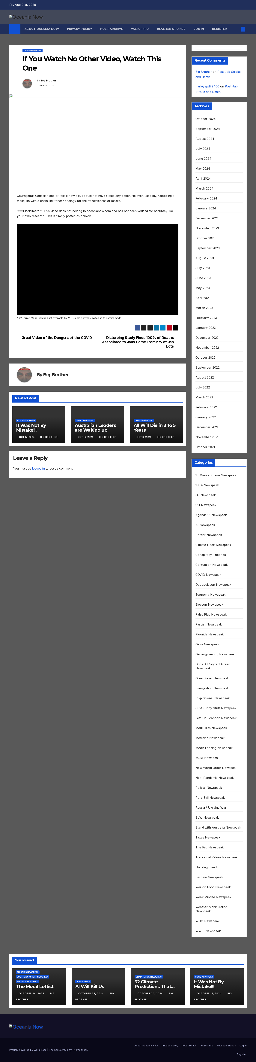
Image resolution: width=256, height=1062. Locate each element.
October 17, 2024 (209, 993)
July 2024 (202, 149)
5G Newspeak (205, 495)
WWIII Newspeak (208, 931)
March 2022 (204, 397)
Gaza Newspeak (207, 644)
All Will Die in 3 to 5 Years (155, 428)
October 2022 (205, 357)
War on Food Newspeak (213, 887)
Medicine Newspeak (210, 738)
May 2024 (202, 168)
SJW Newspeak (207, 817)
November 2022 (207, 347)
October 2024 (205, 119)
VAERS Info (140, 29)
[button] (237, 29)
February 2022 (206, 407)
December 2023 (207, 218)
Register (219, 29)
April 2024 (203, 178)
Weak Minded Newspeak (213, 897)
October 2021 (205, 447)
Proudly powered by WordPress (28, 1049)
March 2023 (204, 308)
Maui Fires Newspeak (211, 728)
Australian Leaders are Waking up (95, 428)
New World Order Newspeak (216, 768)
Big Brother (48, 80)
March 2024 (204, 188)
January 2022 (205, 417)
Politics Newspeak (208, 788)
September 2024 (207, 129)
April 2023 (202, 298)
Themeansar (79, 1049)
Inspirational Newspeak (212, 698)
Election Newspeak (209, 604)
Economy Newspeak (210, 594)
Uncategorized (206, 867)
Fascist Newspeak (208, 624)
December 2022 (207, 337)
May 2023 (202, 288)
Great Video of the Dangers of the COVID (57, 338)
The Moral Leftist (34, 986)
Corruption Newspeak (211, 565)
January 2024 (205, 208)
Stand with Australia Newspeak (218, 827)
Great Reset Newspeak (212, 678)
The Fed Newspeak (209, 847)
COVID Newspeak (32, 51)
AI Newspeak (205, 525)
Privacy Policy (79, 29)
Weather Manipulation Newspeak (211, 909)
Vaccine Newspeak (209, 877)
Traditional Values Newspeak (216, 857)
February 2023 (206, 318)
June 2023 (203, 278)
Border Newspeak (208, 535)
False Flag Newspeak (211, 614)
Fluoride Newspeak (209, 634)
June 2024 (203, 158)
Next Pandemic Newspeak (214, 778)
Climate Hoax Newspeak (213, 545)
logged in (38, 468)
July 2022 (202, 387)
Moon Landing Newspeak (214, 748)
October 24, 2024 (32, 993)
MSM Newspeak (207, 758)
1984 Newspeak (207, 485)
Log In (199, 29)
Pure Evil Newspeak (210, 797)
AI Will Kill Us (89, 986)
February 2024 (206, 198)
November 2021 (207, 437)
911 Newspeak (205, 505)
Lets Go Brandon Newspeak (216, 718)
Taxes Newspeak (207, 837)
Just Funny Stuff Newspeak (215, 708)
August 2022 (204, 377)
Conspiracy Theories (210, 555)
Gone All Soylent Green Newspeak (212, 666)
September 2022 (207, 367)
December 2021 (206, 427)
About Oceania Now (42, 29)
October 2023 (205, 238)
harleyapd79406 (207, 86)
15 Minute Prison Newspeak (215, 475)
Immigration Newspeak (212, 688)
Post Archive (111, 29)
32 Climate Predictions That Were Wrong (153, 986)
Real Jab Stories (171, 29)
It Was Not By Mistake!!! (31, 428)
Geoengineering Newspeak (215, 654)
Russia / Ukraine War (210, 807)
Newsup (63, 1049)
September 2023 (207, 248)
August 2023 (204, 258)
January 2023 (205, 328)
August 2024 (204, 139)
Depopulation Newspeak (213, 584)
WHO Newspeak (207, 921)
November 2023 (207, 228)
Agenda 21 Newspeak (211, 515)
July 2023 (202, 268)
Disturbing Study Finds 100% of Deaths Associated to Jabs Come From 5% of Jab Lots (138, 342)
